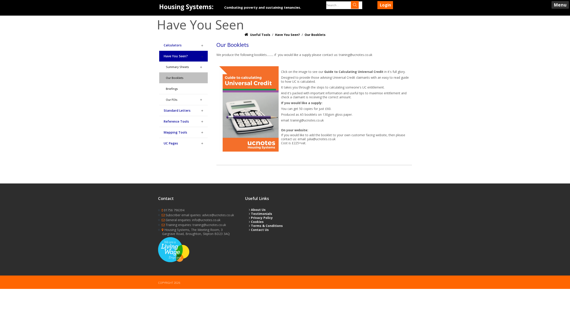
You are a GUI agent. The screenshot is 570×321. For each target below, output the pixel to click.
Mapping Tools (175, 132)
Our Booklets (174, 78)
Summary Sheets (177, 67)
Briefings (172, 89)
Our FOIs (171, 100)
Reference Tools (176, 121)
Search (359, 5)
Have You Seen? (176, 56)
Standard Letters (177, 110)
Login (385, 5)
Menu (560, 5)
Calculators (172, 45)
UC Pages (171, 143)
